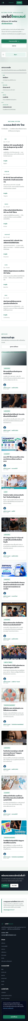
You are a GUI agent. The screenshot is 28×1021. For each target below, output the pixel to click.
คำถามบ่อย (3, 955)
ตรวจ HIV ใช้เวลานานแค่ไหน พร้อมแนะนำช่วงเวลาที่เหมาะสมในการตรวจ (13, 459)
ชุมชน (2, 984)
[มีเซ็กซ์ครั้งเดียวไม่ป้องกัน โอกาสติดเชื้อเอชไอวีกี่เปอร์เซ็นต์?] (14, 401)
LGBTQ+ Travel (16, 682)
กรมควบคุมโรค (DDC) (6, 995)
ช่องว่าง (3, 975)
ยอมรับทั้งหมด (14, 1016)
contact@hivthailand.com (8, 935)
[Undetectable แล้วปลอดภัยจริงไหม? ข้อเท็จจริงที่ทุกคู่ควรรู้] (14, 482)
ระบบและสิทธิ (4, 946)
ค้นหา (15, 54)
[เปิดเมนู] (25, 2)
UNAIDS (3, 992)
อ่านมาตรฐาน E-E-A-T (9, 910)
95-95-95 (3, 972)
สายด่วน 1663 (4, 933)
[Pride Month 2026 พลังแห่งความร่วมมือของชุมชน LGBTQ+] (14, 652)
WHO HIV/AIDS (5, 998)
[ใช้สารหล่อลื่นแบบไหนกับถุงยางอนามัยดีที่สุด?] (14, 358)
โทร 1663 (14, 885)
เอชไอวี (13, 511)
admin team (6, 388)
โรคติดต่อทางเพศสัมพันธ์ (17, 724)
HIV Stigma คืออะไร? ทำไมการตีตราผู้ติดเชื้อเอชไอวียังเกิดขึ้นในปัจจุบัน (13, 540)
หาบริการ (5, 885)
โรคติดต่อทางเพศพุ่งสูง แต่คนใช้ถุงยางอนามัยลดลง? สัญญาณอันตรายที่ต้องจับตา (13, 753)
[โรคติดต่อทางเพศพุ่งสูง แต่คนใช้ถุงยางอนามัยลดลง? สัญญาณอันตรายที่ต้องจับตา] (14, 738)
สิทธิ (2, 969)
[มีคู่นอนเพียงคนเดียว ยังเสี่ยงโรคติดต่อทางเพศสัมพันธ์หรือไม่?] (14, 610)
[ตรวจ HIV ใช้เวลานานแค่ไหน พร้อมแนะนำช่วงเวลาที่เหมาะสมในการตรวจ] (14, 444)
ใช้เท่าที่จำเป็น (14, 1012)
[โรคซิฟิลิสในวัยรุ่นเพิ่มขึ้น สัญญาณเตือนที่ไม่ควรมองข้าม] (14, 827)
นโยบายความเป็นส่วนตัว (6, 961)
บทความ (3, 949)
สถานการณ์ (3, 978)
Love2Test (14, 596)
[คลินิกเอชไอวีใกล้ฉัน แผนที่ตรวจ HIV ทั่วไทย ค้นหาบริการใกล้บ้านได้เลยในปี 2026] (14, 783)
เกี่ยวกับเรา (3, 952)
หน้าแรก (3, 943)
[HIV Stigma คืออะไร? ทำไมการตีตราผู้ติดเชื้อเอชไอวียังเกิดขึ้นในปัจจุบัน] (14, 525)
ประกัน (2, 981)
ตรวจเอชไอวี (15, 468)
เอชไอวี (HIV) (15, 388)
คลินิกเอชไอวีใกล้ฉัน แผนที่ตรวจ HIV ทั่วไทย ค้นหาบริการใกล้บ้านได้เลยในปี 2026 (13, 798)
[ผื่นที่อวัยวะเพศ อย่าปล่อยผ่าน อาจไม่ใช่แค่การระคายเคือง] (14, 695)
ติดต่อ (2, 958)
